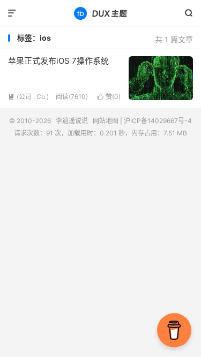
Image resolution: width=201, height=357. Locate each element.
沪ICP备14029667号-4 (158, 121)
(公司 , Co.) (28, 97)
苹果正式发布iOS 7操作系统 (58, 61)
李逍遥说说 (100, 13)
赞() (109, 97)
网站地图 (105, 121)
